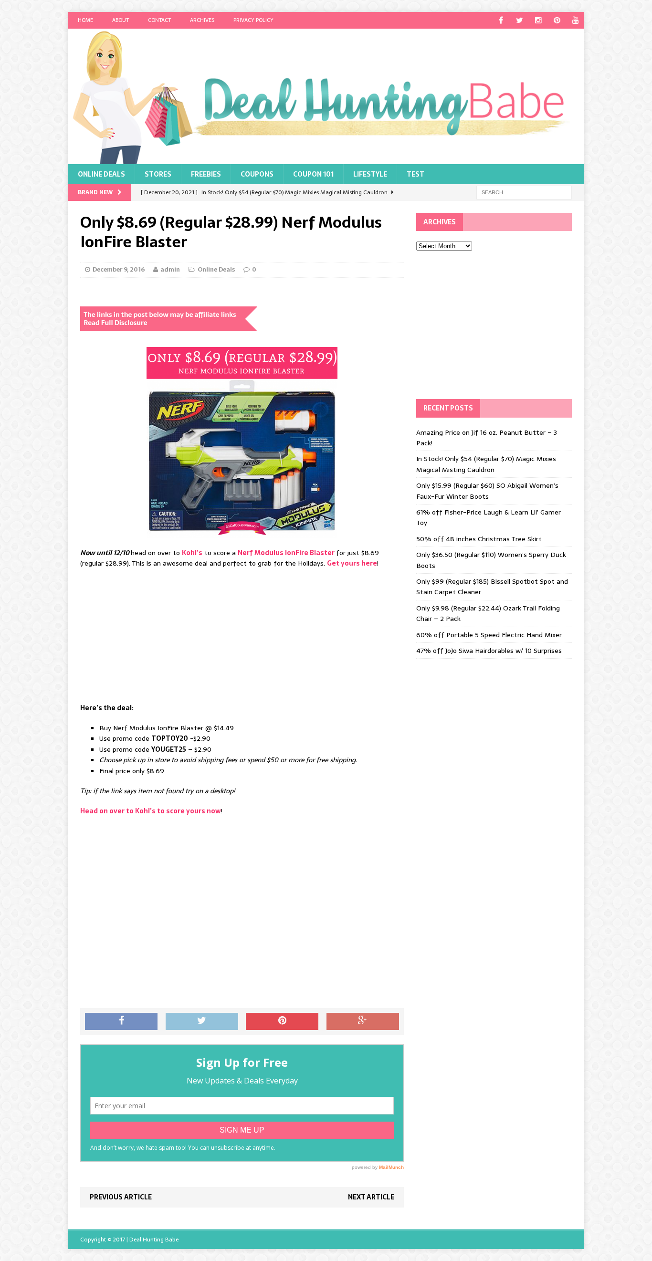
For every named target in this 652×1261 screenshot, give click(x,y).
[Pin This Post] (282, 1021)
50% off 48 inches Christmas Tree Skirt (479, 539)
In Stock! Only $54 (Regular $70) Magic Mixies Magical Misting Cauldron (486, 463)
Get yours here (352, 563)
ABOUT (120, 20)
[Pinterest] (556, 20)
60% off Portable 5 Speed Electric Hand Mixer (489, 635)
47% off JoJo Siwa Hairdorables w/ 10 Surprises (489, 650)
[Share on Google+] (362, 1021)
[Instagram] (538, 20)
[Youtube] (575, 20)
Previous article (121, 1197)
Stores (158, 174)
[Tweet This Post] (202, 1021)
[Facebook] (501, 20)
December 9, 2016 (119, 269)
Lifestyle (370, 174)
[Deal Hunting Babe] (326, 96)
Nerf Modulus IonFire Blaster (287, 552)
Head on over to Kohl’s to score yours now (150, 811)
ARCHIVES (202, 20)
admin (170, 269)
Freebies (206, 174)
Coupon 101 (313, 174)
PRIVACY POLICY (253, 20)
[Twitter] (519, 20)
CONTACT (159, 20)
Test (415, 174)
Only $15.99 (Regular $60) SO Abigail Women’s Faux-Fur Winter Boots (487, 490)
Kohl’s (192, 552)
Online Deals (101, 174)
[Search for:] (524, 192)
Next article (371, 1197)
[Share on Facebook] (121, 1021)
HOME (85, 20)
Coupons (257, 174)
